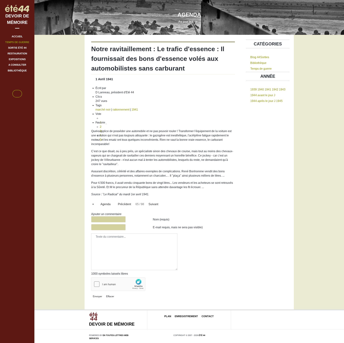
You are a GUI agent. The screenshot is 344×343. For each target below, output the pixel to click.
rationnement (121, 109)
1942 (275, 89)
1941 (135, 109)
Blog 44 (255, 57)
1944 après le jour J (262, 100)
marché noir (103, 109)
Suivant (154, 204)
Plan (167, 316)
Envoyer (97, 296)
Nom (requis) (161, 219)
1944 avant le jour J (262, 95)
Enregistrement (186, 316)
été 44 (202, 335)
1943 (282, 89)
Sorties (264, 57)
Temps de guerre (261, 68)
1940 (260, 89)
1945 (279, 100)
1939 (253, 89)
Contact (208, 316)
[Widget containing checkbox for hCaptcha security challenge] (118, 284)
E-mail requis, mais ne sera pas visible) (178, 227)
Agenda (105, 204)
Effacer (110, 296)
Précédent (124, 204)
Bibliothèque (258, 62)
